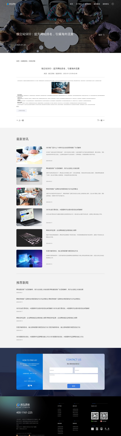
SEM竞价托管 (75, 416)
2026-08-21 (49, 181)
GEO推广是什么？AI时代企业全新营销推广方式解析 (63, 148)
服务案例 (97, 4)
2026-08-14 (49, 243)
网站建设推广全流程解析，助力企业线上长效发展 (62, 168)
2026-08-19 (49, 202)
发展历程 (59, 410)
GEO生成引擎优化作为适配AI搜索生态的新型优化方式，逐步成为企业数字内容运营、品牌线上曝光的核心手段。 (74, 214)
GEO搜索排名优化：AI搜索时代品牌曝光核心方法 (66, 337)
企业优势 (59, 412)
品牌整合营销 (75, 409)
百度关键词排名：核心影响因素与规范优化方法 (62, 251)
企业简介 (59, 409)
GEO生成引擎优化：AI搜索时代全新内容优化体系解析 (64, 210)
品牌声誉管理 (75, 410)
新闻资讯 (106, 4)
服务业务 (88, 4)
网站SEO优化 (75, 412)
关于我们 (79, 4)
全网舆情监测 (75, 414)
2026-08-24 (49, 160)
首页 (71, 4)
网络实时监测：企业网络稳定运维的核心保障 (61, 230)
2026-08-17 (49, 222)
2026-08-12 (49, 264)
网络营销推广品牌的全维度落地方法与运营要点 (62, 189)
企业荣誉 (59, 414)
